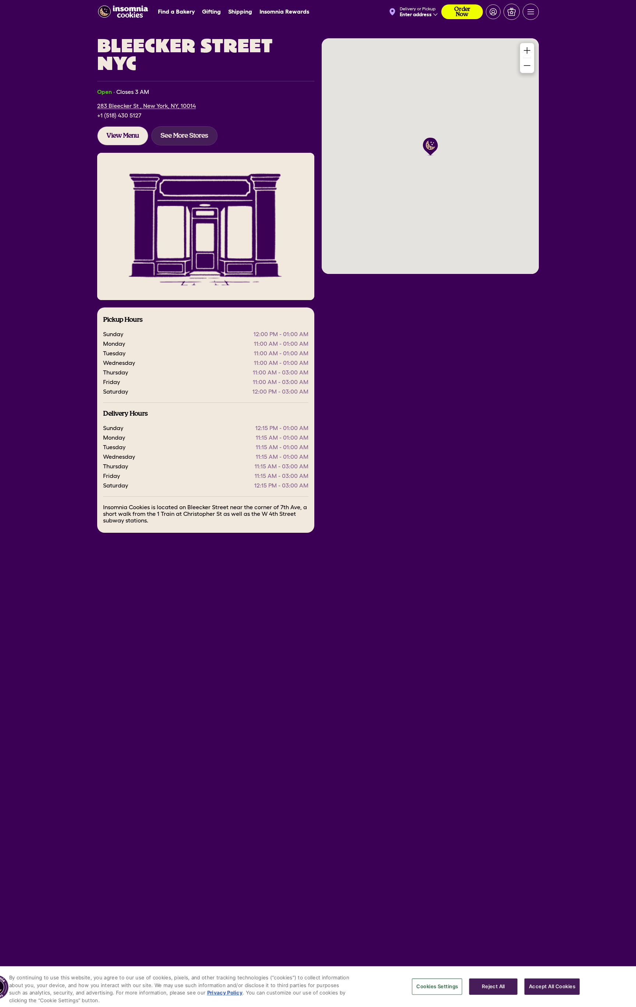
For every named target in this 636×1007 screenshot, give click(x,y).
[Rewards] (511, 12)
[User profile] (493, 12)
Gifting (211, 11)
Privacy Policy (225, 992)
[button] (430, 147)
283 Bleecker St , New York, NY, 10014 (146, 106)
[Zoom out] (527, 65)
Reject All (493, 986)
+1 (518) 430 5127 (119, 115)
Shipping (240, 11)
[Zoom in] (527, 50)
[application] (430, 156)
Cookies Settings (437, 986)
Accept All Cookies (552, 986)
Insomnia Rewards (284, 11)
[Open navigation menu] (530, 12)
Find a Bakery (176, 11)
